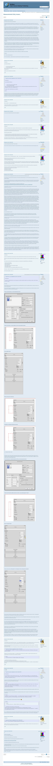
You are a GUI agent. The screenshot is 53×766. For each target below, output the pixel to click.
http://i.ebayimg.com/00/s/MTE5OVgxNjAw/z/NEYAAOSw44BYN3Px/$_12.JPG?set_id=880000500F (18, 184)
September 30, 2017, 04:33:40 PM (8, 174)
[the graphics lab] (40, 132)
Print (5, 17)
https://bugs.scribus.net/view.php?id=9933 (10, 740)
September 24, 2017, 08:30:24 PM (8, 142)
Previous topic (44, 15)
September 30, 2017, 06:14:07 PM (8, 253)
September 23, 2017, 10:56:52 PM (8, 99)
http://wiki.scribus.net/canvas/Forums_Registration (43, 12)
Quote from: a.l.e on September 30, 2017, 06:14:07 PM (13, 276)
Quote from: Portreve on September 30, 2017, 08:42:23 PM (14, 720)
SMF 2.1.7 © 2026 (23, 763)
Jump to (36, 756)
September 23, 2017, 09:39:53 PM (8, 60)
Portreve (41, 76)
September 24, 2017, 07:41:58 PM (8, 111)
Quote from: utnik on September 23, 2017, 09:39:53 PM (13, 78)
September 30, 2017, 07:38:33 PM (8, 274)
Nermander (42, 142)
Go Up (42, 754)
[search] (48, 7)
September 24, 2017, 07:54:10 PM (8, 124)
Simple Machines (29, 763)
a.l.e (41, 124)
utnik (41, 60)
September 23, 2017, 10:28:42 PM (8, 76)
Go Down (41, 17)
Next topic (48, 15)
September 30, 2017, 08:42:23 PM (8, 668)
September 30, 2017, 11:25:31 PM (8, 716)
